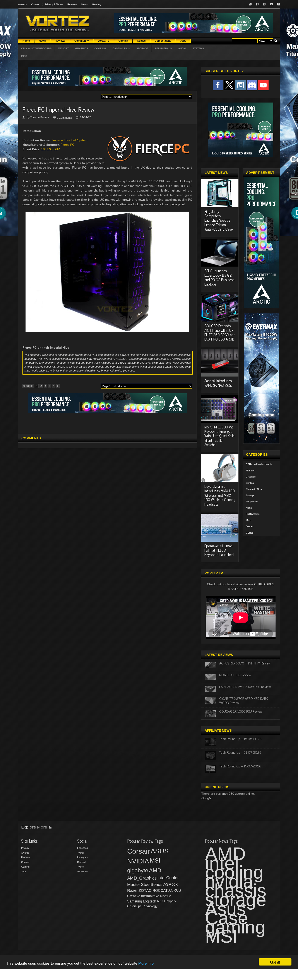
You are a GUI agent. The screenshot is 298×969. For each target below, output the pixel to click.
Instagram (82, 857)
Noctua (165, 896)
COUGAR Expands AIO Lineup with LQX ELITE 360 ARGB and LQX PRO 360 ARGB (219, 332)
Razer (132, 890)
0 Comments (64, 117)
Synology (151, 906)
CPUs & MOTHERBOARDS (36, 48)
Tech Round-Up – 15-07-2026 (240, 766)
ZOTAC (145, 890)
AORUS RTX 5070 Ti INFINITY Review (245, 663)
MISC (24, 56)
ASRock (170, 884)
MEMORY (63, 48)
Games (250, 526)
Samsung (134, 901)
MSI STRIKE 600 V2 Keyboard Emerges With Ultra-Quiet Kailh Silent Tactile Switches (219, 436)
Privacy (25, 848)
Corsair (138, 851)
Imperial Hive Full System (69, 140)
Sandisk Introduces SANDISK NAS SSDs (218, 383)
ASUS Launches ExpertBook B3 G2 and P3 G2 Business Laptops (219, 277)
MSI (155, 860)
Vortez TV (82, 871)
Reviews (72, 4)
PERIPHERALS (163, 48)
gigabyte (137, 870)
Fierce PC (67, 144)
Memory (250, 470)
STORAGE (142, 48)
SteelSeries (152, 884)
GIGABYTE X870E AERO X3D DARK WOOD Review (243, 700)
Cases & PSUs (254, 489)
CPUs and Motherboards (259, 464)
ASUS (160, 851)
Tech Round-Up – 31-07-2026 (240, 752)
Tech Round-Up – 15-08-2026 (240, 738)
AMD (155, 870)
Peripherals (252, 501)
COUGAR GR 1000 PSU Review (240, 711)
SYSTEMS (198, 48)
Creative (133, 896)
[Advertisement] (107, 423)
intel (161, 877)
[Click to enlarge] (107, 213)
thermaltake (150, 896)
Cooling (250, 483)
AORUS (174, 890)
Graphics (251, 476)
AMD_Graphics (142, 878)
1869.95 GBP (50, 149)
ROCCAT (160, 890)
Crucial (132, 906)
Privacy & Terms (54, 4)
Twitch (80, 866)
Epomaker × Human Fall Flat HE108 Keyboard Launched (219, 550)
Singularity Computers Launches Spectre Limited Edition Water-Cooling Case (218, 220)
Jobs (23, 871)
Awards (22, 4)
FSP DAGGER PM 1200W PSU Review (245, 686)
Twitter (80, 852)
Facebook (82, 848)
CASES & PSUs (121, 48)
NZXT (161, 901)
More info (146, 963)
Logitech (149, 901)
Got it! (275, 962)
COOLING (100, 48)
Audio (249, 508)
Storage (250, 495)
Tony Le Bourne (39, 117)
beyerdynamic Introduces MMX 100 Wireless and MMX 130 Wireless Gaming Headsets (219, 495)
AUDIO (182, 48)
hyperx (171, 901)
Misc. (249, 520)
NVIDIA (138, 861)
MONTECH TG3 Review (235, 675)
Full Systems (253, 514)
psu (140, 906)
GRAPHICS (81, 48)
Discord (81, 862)
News (84, 4)
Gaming (96, 4)
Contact (35, 4)
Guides (249, 532)
